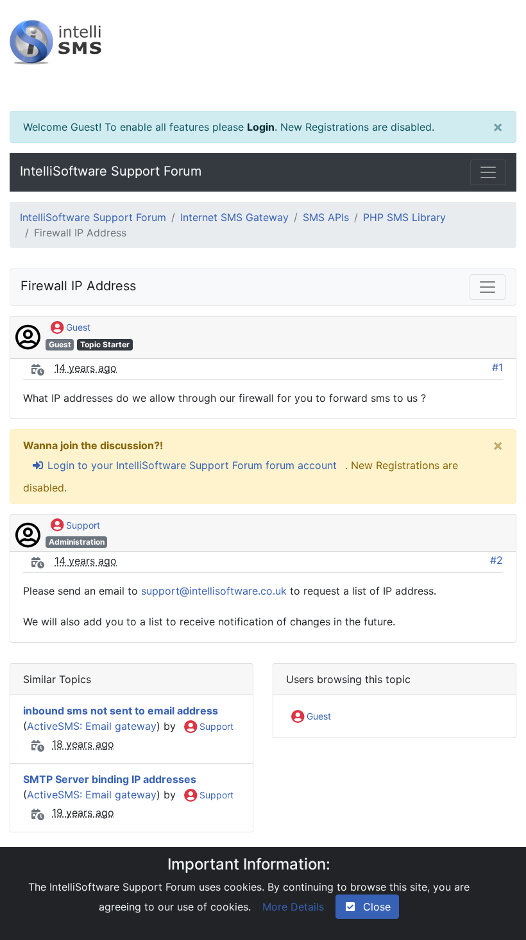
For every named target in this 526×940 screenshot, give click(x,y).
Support (82, 525)
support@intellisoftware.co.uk (214, 590)
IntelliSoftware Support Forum (110, 171)
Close (374, 906)
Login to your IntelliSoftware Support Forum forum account (190, 465)
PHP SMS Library (404, 217)
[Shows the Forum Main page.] (263, 55)
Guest (77, 327)
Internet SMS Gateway (234, 217)
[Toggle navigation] (488, 172)
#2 (496, 560)
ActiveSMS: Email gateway (92, 726)
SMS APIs (326, 217)
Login (261, 126)
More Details (293, 906)
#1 (497, 367)
